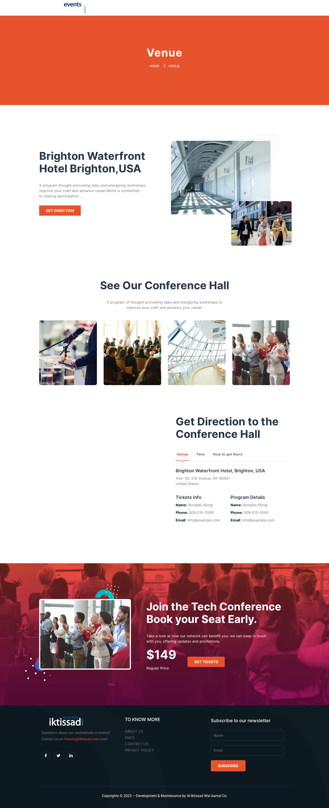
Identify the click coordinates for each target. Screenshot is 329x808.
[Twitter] (58, 755)
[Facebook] (45, 755)
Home (154, 66)
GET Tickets (206, 662)
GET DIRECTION (60, 210)
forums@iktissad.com (81, 739)
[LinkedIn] (70, 755)
